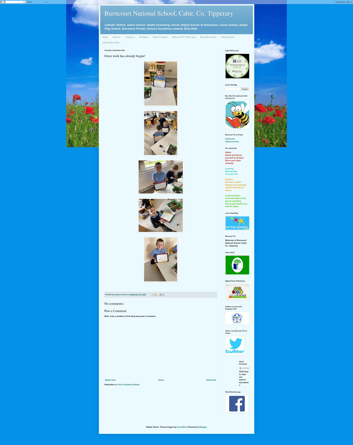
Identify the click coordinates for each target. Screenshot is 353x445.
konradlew (182, 427)
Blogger (203, 427)
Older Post (211, 380)
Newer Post (110, 380)
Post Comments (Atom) (128, 384)
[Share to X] (158, 294)
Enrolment (143, 36)
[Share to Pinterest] (163, 294)
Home (105, 36)
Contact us (129, 36)
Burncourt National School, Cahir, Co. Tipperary (168, 13)
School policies (227, 36)
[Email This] (153, 294)
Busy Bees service (208, 36)
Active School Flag (111, 42)
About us (117, 36)
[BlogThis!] (155, 294)
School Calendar (160, 36)
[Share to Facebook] (160, 294)
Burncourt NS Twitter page (184, 36)
